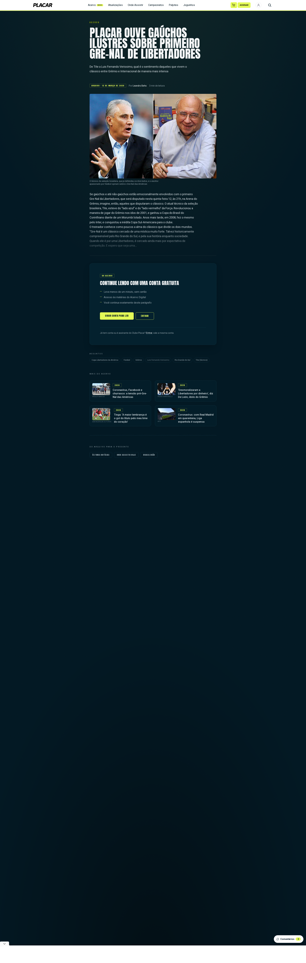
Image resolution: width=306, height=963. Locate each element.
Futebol (127, 360)
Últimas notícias (100, 454)
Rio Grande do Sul (182, 360)
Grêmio (138, 360)
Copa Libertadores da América (105, 360)
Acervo (95, 5)
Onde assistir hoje (126, 454)
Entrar (145, 316)
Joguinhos (189, 5)
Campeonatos (156, 5)
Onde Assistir (135, 5)
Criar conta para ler (117, 315)
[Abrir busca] (269, 5)
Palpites (173, 5)
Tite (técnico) (202, 360)
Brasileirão (149, 454)
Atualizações (115, 5)
